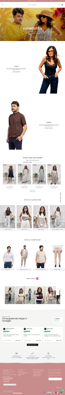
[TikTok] (61, 387)
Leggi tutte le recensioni (32, 344)
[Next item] (61, 295)
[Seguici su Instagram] (37, 278)
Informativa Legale (21, 374)
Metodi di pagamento (37, 375)
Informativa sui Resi (36, 372)
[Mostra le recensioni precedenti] (60, 325)
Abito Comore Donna (9, 186)
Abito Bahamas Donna (54, 186)
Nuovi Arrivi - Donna (27, 162)
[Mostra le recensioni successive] (62, 325)
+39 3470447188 (9, 377)
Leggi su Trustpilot (18, 340)
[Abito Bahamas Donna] (54, 174)
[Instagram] (58, 387)
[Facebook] (57, 387)
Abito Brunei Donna (24, 186)
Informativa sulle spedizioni (37, 371)
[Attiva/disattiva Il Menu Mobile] (3, 5)
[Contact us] (63, 390)
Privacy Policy (20, 371)
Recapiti (19, 375)
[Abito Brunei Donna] (24, 174)
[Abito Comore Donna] (9, 174)
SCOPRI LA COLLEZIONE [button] (16, 71)
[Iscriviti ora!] (61, 379)
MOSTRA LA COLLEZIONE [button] (48, 128)
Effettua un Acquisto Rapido (60, 197)
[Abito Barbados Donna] (39, 174)
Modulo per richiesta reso (37, 374)
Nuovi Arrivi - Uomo (38, 162)
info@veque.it (7, 379)
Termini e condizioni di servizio (23, 372)
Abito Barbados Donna (39, 186)
